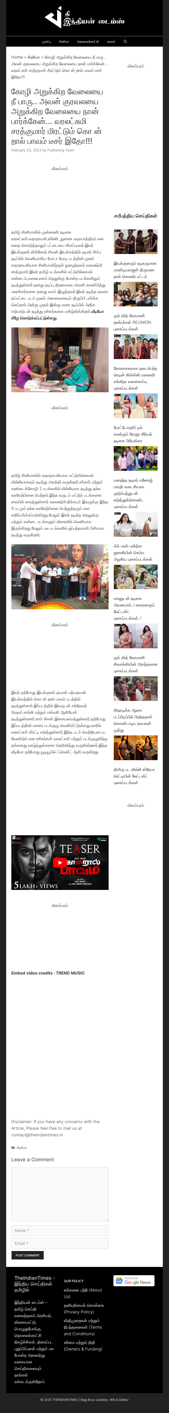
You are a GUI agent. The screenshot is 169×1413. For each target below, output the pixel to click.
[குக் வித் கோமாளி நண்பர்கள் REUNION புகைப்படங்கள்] (136, 295)
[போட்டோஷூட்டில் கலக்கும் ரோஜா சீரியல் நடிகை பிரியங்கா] (136, 406)
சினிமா (64, 41)
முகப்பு (46, 41)
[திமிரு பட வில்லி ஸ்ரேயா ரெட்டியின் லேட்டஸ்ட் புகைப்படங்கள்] (136, 748)
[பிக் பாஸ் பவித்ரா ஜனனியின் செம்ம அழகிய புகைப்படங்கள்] (136, 525)
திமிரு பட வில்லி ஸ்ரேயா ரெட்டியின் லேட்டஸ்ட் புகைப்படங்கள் (134, 776)
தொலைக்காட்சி (88, 41)
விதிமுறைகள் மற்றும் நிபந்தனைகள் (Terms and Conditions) (83, 1327)
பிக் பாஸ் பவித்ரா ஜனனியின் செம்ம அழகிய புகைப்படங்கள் (133, 552)
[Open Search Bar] (125, 41)
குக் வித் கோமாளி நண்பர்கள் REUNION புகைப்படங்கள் (132, 322)
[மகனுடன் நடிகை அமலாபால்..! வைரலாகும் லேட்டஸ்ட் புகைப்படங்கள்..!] (136, 578)
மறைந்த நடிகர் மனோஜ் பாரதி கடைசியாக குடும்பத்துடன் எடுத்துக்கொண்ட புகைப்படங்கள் (133, 493)
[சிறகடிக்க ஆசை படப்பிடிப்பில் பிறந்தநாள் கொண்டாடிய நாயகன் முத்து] (136, 689)
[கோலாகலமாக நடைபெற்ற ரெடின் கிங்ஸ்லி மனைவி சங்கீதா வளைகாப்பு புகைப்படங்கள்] (136, 347)
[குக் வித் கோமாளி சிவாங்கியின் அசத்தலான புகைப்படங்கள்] (136, 637)
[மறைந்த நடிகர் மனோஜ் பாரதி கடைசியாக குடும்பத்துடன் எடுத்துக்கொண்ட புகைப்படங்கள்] (136, 459)
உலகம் (111, 41)
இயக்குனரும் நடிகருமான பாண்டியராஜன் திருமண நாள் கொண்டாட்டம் (135, 270)
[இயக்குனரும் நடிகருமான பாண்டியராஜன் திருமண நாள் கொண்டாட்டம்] (136, 242)
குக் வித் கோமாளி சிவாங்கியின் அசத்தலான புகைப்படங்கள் (136, 664)
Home (17, 57)
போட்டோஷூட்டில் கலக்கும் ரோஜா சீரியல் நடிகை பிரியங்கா (133, 434)
